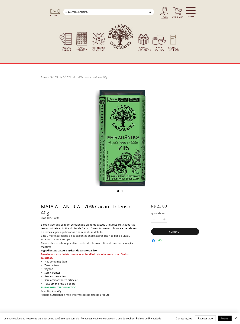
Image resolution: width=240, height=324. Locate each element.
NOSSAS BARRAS (66, 49)
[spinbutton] (159, 219)
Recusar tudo (205, 318)
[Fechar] (236, 318)
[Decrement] (154, 219)
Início (44, 77)
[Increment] (165, 219)
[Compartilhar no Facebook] (153, 241)
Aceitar (225, 318)
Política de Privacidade (148, 318)
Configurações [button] (184, 318)
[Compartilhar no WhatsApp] (160, 241)
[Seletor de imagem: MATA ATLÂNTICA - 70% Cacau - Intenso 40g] (118, 191)
